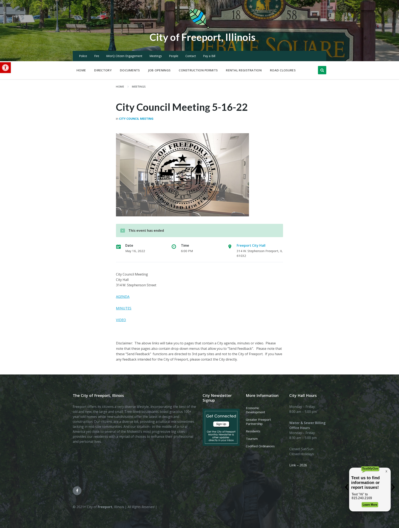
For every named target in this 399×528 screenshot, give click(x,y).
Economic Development (255, 410)
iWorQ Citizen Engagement (124, 56)
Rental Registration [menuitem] (244, 70)
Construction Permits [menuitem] (198, 70)
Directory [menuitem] (103, 70)
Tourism (252, 439)
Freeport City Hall (251, 245)
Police (83, 56)
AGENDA (122, 296)
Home (120, 86)
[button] (5, 67)
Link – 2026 (298, 465)
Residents (253, 431)
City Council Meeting (136, 119)
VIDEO (121, 320)
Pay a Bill (209, 56)
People (173, 56)
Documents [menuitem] (130, 70)
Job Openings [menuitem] (159, 70)
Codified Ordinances (260, 446)
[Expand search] (322, 70)
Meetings (155, 56)
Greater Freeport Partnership (258, 421)
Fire (96, 56)
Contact (190, 56)
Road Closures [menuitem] (283, 70)
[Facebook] (77, 490)
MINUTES (123, 308)
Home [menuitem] (81, 70)
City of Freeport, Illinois (203, 37)
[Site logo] (199, 28)
